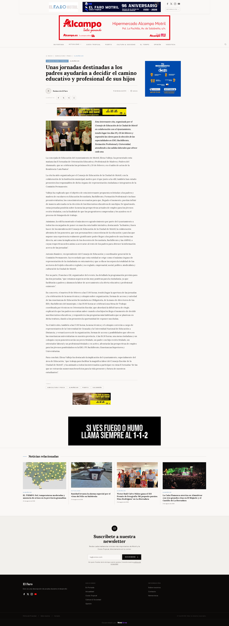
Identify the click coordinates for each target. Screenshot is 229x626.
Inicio (50, 56)
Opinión (157, 44)
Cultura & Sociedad (126, 44)
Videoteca (170, 44)
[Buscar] (225, 44)
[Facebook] (167, 4)
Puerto (108, 44)
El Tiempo (144, 44)
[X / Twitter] (171, 4)
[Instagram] (175, 4)
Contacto (152, 591)
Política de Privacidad (29, 616)
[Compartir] (69, 98)
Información (171, 9)
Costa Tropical (93, 44)
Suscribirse (130, 557)
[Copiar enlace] (74, 98)
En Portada (59, 44)
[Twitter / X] (63, 98)
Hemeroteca (153, 596)
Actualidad (74, 44)
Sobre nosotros (154, 587)
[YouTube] (179, 4)
